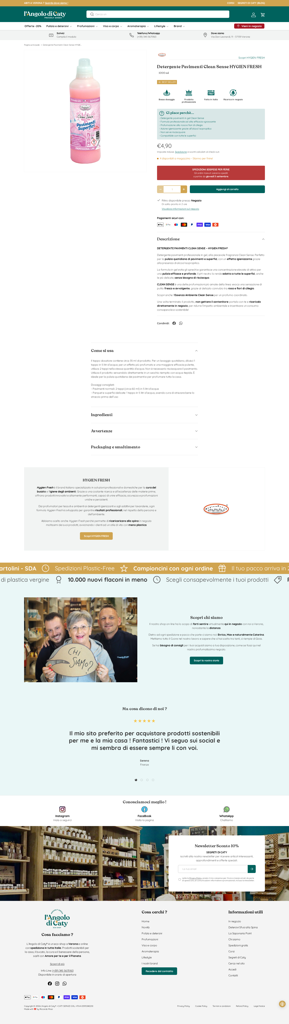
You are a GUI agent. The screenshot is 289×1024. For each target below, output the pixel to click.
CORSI (230, 3)
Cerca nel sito (236, 963)
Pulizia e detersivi (57, 26)
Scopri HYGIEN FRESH (251, 57)
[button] (263, 15)
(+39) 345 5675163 (62, 970)
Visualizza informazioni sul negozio (180, 208)
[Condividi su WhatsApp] (180, 323)
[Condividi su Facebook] (174, 323)
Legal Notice (259, 1006)
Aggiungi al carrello (227, 189)
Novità (146, 927)
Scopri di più (57, 964)
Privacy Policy (195, 878)
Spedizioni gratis (238, 945)
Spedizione (181, 151)
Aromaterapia (136, 26)
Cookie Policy (201, 1006)
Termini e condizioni (222, 1006)
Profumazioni (85, 26)
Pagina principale (32, 45)
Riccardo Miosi (46, 1009)
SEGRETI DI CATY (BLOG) (251, 3)
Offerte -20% (33, 26)
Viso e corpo (111, 26)
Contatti (233, 975)
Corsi (231, 951)
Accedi (232, 969)
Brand (178, 26)
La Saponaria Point (240, 933)
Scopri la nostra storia (206, 660)
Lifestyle (159, 26)
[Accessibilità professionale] (282, 1004)
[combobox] (157, 14)
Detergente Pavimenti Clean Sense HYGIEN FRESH (63, 45)
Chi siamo (234, 939)
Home (145, 921)
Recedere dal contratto (159, 971)
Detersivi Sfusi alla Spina (243, 927)
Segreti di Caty (237, 957)
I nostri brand (150, 963)
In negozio (234, 921)
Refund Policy (242, 1006)
